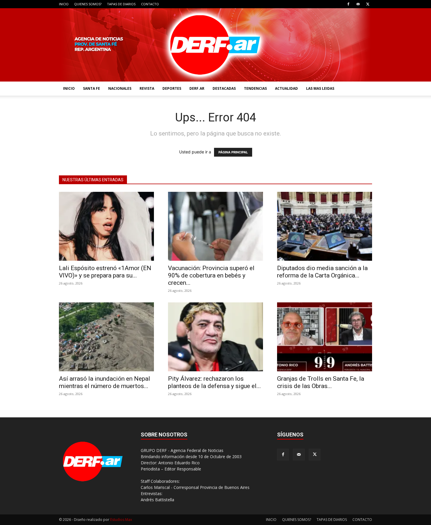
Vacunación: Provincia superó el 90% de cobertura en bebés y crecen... (211, 275)
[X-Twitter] (367, 4)
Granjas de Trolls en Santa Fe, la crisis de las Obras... (320, 382)
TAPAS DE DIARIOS (121, 4)
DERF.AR (196, 88)
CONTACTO (150, 4)
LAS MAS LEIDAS (320, 88)
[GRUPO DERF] (215, 45)
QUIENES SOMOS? (87, 4)
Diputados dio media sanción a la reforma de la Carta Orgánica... (322, 272)
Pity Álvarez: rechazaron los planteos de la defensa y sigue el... (214, 382)
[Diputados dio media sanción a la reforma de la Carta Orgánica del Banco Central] (324, 226)
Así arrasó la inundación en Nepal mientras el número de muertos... (104, 382)
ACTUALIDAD (286, 88)
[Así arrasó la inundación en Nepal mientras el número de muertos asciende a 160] (106, 336)
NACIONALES (119, 88)
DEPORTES (171, 88)
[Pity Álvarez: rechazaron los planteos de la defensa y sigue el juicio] (215, 336)
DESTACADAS (224, 88)
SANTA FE (91, 88)
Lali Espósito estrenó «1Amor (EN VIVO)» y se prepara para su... (105, 272)
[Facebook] (348, 4)
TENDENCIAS (255, 88)
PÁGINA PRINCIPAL (233, 152)
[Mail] (358, 4)
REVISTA (147, 88)
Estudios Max (121, 519)
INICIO (64, 4)
